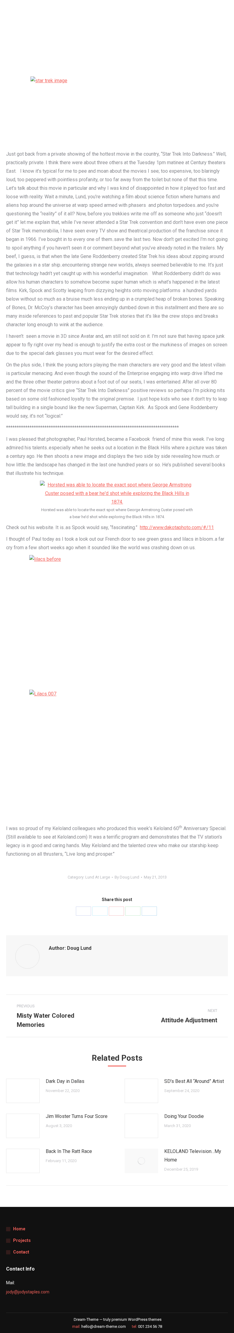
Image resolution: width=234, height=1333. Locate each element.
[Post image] (23, 1091)
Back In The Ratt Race (69, 1151)
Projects (22, 1240)
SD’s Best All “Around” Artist (194, 1081)
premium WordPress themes (136, 1319)
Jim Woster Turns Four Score (77, 1116)
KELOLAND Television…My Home (192, 1155)
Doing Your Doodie (184, 1116)
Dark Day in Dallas (65, 1081)
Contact (21, 1252)
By (127, 877)
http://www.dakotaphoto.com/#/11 (177, 527)
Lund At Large (97, 877)
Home (19, 1228)
